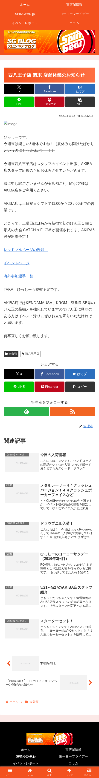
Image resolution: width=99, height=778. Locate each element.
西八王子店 (32, 353)
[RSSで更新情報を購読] (72, 411)
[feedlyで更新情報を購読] (26, 411)
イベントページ (16, 263)
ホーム (26, 750)
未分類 (13, 353)
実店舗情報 (73, 750)
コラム (73, 763)
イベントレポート (26, 763)
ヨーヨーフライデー (73, 756)
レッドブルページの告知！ (26, 250)
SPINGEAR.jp (26, 756)
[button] (80, 102)
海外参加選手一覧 (18, 276)
